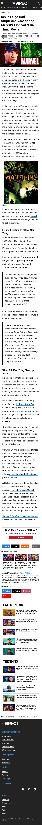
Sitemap (5, 813)
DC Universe (32, 7)
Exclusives (6, 775)
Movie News (6, 736)
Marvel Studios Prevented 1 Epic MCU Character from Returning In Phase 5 (8, 566)
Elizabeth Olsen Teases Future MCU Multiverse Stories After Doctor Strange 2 (21, 566)
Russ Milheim (8, 41)
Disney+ (35, 717)
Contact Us (6, 803)
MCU (3, 7)
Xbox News (6, 759)
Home (3, 13)
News (23, 7)
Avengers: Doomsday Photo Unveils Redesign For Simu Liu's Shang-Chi (26, 649)
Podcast (5, 772)
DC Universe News (9, 750)
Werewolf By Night (13, 717)
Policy (4, 810)
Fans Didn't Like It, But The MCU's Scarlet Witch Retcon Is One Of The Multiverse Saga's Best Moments (26, 611)
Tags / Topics (7, 779)
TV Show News (8, 740)
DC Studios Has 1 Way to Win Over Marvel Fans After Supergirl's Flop (26, 620)
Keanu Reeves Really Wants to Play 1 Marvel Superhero (32, 565)
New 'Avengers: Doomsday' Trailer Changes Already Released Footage (26, 696)
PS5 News (6, 763)
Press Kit (5, 807)
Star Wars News (8, 747)
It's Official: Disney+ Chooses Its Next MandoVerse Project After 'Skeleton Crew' (27, 668)
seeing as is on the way (16, 80)
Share (7, 546)
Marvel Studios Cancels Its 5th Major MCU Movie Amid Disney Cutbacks (27, 630)
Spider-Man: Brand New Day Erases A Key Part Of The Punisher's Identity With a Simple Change (27, 640)
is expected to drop (20, 516)
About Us (5, 800)
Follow (7, 591)
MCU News (6, 743)
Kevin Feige (25, 717)
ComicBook (29, 238)
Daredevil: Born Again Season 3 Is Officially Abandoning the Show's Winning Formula (26, 687)
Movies (10, 7)
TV (17, 7)
